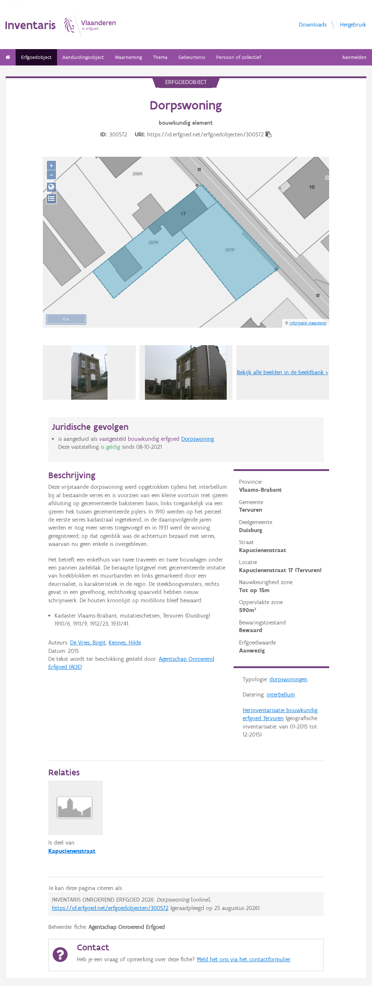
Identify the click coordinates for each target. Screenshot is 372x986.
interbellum (281, 694)
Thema (160, 57)
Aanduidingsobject (83, 57)
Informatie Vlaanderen (308, 323)
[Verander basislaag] (51, 198)
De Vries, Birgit (88, 642)
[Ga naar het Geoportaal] (51, 187)
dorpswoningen (288, 679)
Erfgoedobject (36, 57)
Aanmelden (354, 57)
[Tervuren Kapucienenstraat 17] (89, 372)
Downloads (313, 24)
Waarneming (128, 57)
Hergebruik (353, 24)
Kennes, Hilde (125, 642)
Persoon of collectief (238, 57)
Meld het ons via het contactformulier (243, 959)
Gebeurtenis (191, 57)
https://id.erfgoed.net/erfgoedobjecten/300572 (110, 908)
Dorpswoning (197, 438)
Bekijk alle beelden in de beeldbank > (282, 372)
